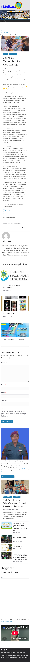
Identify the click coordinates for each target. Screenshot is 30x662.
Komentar (4, 363)
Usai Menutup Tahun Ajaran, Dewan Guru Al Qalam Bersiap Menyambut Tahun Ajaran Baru (20, 527)
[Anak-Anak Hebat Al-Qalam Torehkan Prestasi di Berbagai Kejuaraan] (15, 487)
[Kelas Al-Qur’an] (15, 297)
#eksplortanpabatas (8, 210)
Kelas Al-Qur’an (8, 313)
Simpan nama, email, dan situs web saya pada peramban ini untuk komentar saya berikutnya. (13, 413)
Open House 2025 (17, 546)
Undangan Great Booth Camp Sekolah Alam (14, 286)
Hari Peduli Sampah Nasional (13, 340)
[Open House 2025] (6, 547)
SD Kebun (5, 54)
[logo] (15, 429)
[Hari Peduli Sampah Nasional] (15, 324)
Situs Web (4, 400)
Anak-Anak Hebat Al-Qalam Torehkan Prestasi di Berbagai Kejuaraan (14, 503)
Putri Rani (15, 509)
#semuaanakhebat (8, 212)
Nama (3, 385)
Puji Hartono (16, 68)
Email (3, 393)
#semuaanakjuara (8, 214)
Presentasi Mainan (21, 228)
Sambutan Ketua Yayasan (8, 472)
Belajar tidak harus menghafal (12, 224)
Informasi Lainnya (7, 496)
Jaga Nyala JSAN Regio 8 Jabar (19, 538)
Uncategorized (12, 54)
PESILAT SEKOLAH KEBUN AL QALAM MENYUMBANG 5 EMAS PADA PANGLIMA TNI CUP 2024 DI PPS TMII (20, 556)
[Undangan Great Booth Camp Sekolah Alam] (15, 269)
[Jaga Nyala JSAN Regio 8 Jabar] (6, 539)
